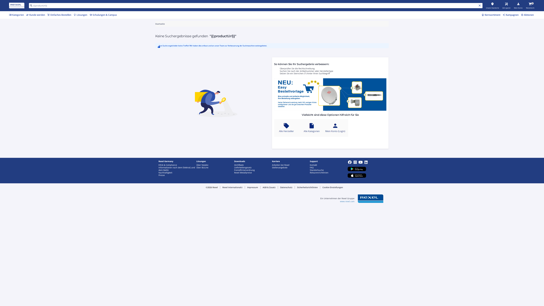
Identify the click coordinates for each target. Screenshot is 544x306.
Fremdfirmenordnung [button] (244, 170)
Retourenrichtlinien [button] (319, 172)
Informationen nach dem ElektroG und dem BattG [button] (177, 168)
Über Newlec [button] (202, 165)
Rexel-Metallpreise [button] (243, 172)
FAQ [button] (312, 167)
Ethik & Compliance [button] (168, 165)
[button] (232, 187)
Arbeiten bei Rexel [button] (280, 165)
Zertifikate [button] (239, 165)
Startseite (160, 24)
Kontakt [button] (313, 165)
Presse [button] (162, 175)
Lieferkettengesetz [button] (243, 167)
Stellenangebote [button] (279, 167)
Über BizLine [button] (202, 167)
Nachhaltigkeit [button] (165, 172)
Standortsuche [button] (317, 170)
